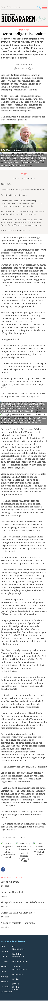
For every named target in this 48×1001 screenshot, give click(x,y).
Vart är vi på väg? (10, 882)
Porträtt (5, 987)
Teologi (4, 976)
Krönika (4, 982)
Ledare (4, 951)
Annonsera (17, 974)
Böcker (15, 979)
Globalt (4, 961)
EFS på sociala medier (15, 987)
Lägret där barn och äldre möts (18, 912)
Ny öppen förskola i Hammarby (18, 923)
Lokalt (4, 956)
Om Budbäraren (18, 947)
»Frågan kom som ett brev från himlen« (23, 902)
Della (3, 869)
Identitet (24, 30)
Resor (4, 971)
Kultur (4, 966)
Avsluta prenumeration (19, 967)
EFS (3, 946)
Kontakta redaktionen (18, 955)
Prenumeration (20, 961)
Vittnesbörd (7, 992)
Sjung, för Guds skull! (12, 892)
